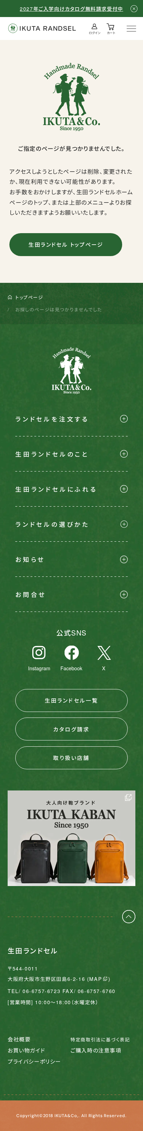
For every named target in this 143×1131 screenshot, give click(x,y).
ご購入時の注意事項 (95, 1050)
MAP (95, 978)
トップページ (29, 297)
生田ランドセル (42, 28)
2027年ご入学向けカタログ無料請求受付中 (71, 8)
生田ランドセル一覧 (72, 700)
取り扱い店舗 (71, 757)
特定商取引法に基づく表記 (100, 1039)
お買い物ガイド (26, 1050)
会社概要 (19, 1039)
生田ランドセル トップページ (65, 244)
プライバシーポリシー (34, 1061)
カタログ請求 (71, 729)
